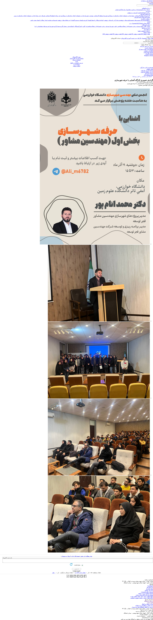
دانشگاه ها (150, 586)
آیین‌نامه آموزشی (138, 17)
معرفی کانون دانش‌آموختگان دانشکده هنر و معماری (76, 26)
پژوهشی (148, 20)
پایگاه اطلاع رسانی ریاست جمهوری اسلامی (141, 598)
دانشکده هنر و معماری (147, 0)
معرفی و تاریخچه (145, 9)
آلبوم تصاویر (118, 9)
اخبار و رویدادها (146, 28)
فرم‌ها (98, 20)
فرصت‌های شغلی (44, 26)
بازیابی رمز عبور (148, 46)
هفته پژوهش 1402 (126, 34)
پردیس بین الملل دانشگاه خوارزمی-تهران (142, 607)
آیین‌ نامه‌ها (94, 20)
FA (152, 3)
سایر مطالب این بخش (86, 556)
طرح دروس (113, 15)
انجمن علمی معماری (145, 26)
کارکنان (139, 23)
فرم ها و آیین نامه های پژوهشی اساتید (110, 20)
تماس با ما (150, 2)
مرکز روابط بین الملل (147, 604)
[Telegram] (78, 576)
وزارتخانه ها (150, 587)
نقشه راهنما (141, 31)
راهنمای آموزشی (87, 20)
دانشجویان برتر (133, 23)
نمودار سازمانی (125, 9)
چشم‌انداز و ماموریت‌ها (135, 9)
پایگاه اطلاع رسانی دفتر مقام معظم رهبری (141, 596)
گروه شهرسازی (106, 15)
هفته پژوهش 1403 (116, 34)
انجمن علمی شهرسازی (114, 26)
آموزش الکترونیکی (126, 38)
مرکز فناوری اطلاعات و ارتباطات (144, 605)
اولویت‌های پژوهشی (125, 20)
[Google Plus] (71, 576)
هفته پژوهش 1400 (145, 34)
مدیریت (148, 11)
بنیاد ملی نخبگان (149, 590)
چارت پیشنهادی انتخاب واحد (123, 15)
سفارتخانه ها (149, 589)
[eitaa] (68, 576)
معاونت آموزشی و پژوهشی (134, 12)
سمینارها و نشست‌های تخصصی (138, 20)
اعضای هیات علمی (145, 23)
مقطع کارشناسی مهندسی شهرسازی (93, 15)
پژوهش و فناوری (145, 18)
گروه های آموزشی (145, 14)
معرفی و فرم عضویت (134, 26)
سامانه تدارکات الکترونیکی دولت (144, 595)
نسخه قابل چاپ (75, 556)
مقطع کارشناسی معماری (137, 15)
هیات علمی (150, 38)
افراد (148, 22)
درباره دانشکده (146, 8)
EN (150, 3)
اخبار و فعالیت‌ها (124, 26)
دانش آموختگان (146, 25)
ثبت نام (142, 46)
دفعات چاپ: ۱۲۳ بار (80, 572)
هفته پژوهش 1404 (107, 34)
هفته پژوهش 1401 (135, 34)
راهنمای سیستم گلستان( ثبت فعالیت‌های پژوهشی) (70, 20)
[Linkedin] (74, 576)
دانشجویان (144, 38)
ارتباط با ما (147, 29)
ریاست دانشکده (146, 12)
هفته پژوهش (146, 32)
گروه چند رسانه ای (59, 15)
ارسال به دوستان (66, 556)
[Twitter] (81, 576)
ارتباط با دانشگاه (148, 601)
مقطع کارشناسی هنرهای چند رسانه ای (44, 15)
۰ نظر (53, 572)
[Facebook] (85, 576)
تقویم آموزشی (146, 17)
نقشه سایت (150, 602)
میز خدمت (134, 38)
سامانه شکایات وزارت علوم (145, 593)
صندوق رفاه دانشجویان (147, 592)
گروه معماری (146, 15)
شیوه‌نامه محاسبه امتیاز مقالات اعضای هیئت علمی (43, 20)
